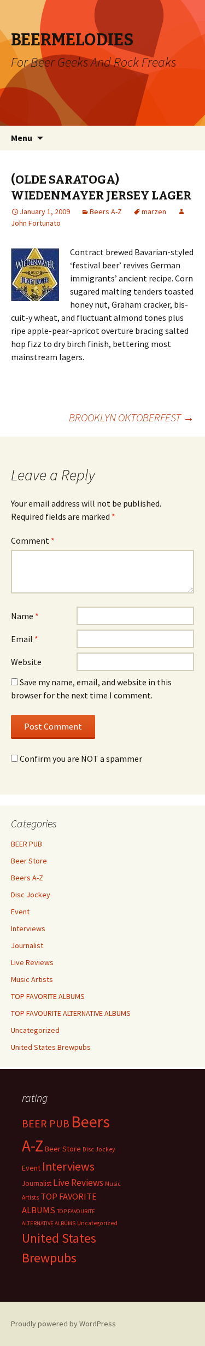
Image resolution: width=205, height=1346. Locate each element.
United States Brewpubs (51, 1047)
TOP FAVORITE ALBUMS (48, 996)
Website (26, 661)
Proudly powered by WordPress (63, 1324)
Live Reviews (32, 962)
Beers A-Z (106, 211)
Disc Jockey (30, 895)
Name (25, 615)
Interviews (28, 928)
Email (24, 638)
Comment (33, 540)
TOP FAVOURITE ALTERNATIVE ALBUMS (71, 1013)
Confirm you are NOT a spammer (80, 758)
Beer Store (29, 861)
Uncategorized (35, 1030)
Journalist (27, 945)
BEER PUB (26, 844)
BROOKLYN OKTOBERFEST (131, 417)
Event (20, 911)
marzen (154, 211)
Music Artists (32, 979)
